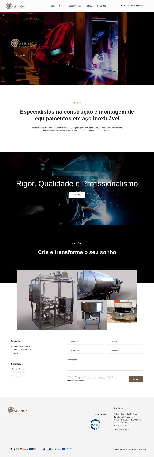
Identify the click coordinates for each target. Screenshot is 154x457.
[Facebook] (12, 386)
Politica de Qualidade (98, 414)
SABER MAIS (20, 55)
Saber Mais (77, 195)
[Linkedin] (17, 386)
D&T (124, 449)
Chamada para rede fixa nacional (19, 376)
